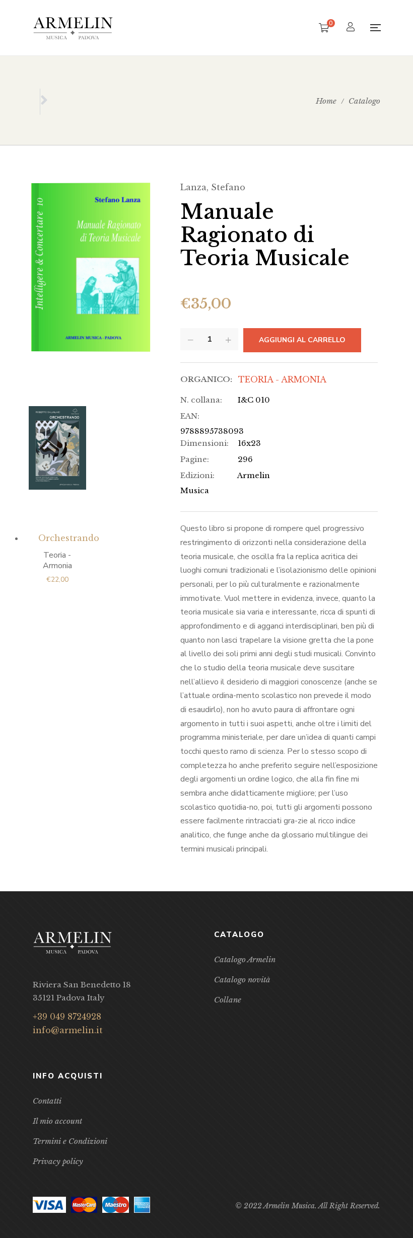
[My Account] (352, 28)
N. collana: (201, 400)
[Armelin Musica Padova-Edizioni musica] (73, 28)
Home (326, 101)
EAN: (189, 416)
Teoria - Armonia (282, 379)
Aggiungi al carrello (302, 340)
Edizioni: (197, 475)
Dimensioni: (204, 443)
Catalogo (364, 101)
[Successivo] (43, 102)
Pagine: (194, 459)
